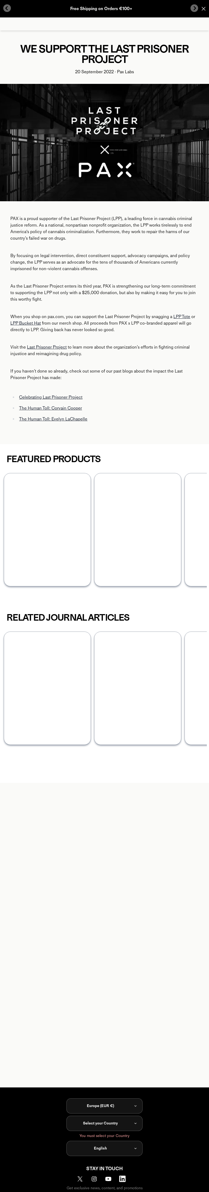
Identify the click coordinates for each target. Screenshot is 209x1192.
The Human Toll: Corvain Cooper (50, 408)
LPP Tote (181, 316)
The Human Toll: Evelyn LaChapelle (53, 419)
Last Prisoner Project (47, 347)
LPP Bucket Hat (25, 323)
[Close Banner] (203, 8)
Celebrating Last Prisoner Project (50, 397)
